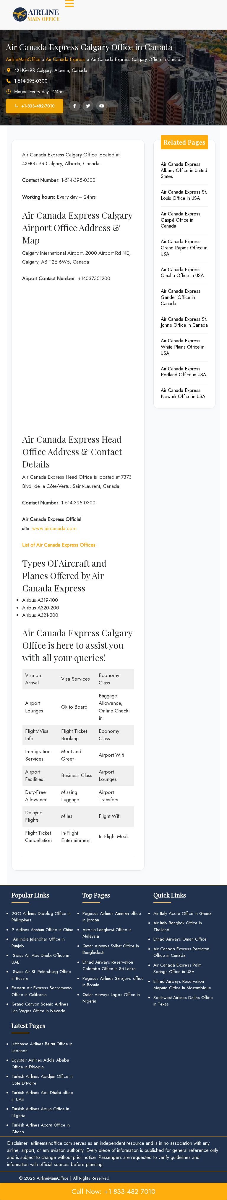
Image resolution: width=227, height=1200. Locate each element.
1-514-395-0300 (31, 81)
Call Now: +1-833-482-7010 (113, 1191)
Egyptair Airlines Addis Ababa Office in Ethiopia (40, 1063)
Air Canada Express (65, 59)
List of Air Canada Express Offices (58, 544)
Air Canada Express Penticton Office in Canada (181, 952)
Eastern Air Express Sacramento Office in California (42, 991)
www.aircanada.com (54, 528)
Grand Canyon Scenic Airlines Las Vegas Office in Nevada (40, 1007)
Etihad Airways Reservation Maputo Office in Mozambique (182, 984)
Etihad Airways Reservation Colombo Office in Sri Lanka (109, 965)
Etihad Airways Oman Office (180, 939)
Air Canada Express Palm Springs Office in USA (177, 968)
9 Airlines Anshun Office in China (42, 929)
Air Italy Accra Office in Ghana (182, 913)
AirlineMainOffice (23, 59)
